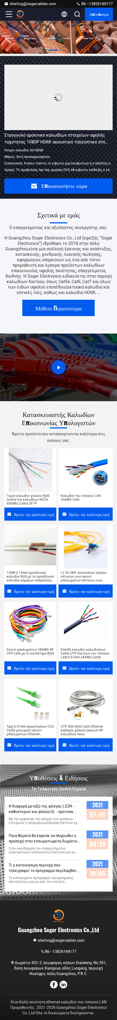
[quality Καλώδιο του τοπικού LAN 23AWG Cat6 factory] (86, 470)
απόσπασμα (99, 14)
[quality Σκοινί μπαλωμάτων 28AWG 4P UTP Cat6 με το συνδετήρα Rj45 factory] (30, 624)
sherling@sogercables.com (33, 4)
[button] (53, 50)
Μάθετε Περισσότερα (58, 308)
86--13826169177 (97, 4)
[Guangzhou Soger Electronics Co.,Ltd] (27, 14)
